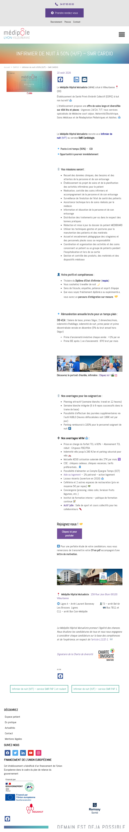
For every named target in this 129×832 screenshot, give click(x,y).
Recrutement (56, 21)
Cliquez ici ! (105, 375)
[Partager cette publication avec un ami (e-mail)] (85, 79)
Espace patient (12, 716)
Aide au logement (72, 474)
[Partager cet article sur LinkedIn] (77, 79)
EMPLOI (16, 67)
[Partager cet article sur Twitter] (69, 79)
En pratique (10, 722)
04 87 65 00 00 (67, 4)
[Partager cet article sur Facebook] (61, 79)
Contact (76, 21)
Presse (67, 21)
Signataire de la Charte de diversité (75, 654)
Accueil (7, 67)
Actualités (10, 728)
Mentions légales (13, 739)
